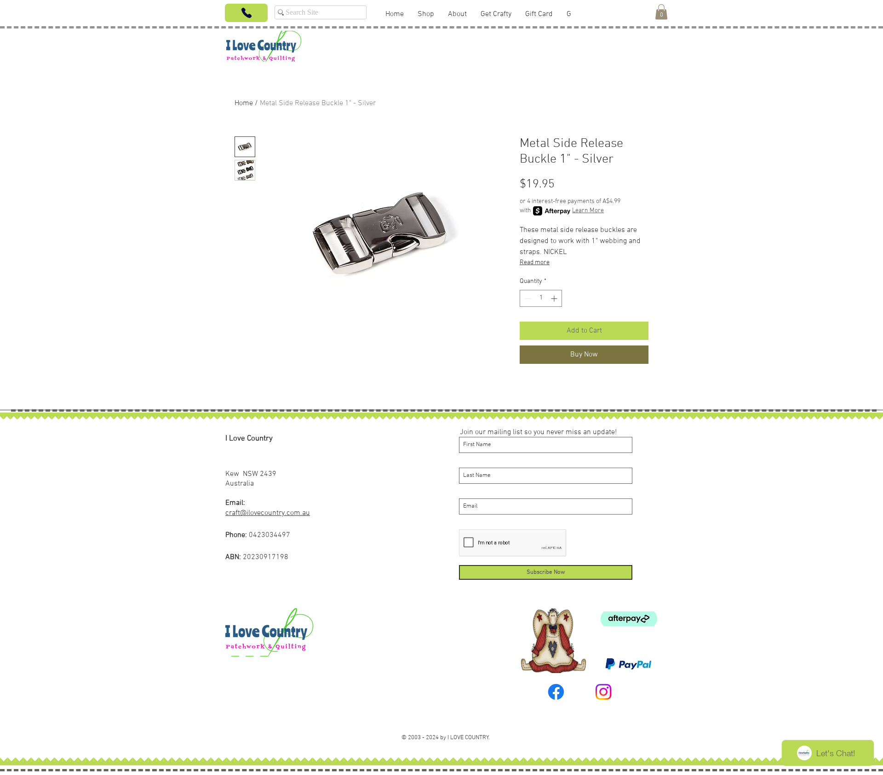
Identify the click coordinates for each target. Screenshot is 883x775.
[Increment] (555, 298)
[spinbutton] (541, 298)
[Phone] (246, 13)
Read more (535, 262)
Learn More (588, 211)
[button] (661, 11)
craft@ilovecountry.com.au (267, 513)
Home (244, 103)
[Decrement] (527, 298)
